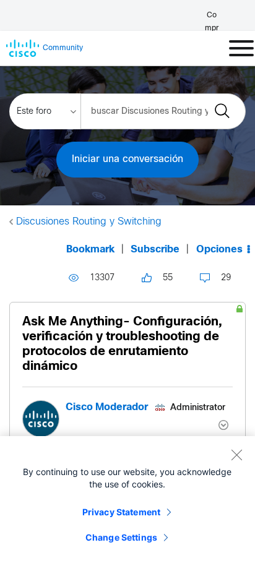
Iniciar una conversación (127, 159)
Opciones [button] (219, 249)
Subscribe (155, 249)
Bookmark (90, 249)
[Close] (236, 454)
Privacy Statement (121, 512)
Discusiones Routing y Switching (89, 221)
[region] (127, 501)
